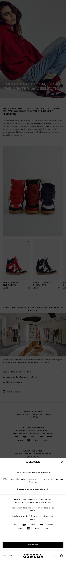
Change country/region (30, 489)
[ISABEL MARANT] (33, 556)
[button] (55, 556)
